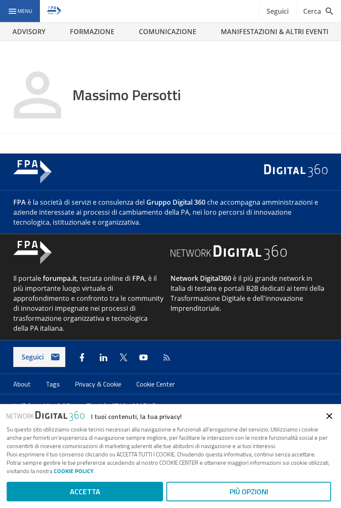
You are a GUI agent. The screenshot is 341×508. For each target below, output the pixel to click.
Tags (54, 384)
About (22, 384)
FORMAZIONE (92, 31)
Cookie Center (155, 384)
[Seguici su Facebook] (82, 357)
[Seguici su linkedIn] (104, 357)
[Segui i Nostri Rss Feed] (165, 357)
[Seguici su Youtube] (143, 357)
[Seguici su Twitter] (123, 357)
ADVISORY (28, 31)
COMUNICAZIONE (167, 31)
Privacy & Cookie (99, 384)
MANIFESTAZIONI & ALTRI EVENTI (275, 31)
